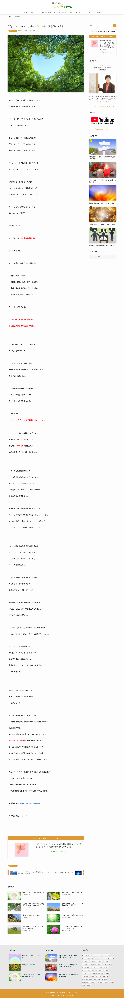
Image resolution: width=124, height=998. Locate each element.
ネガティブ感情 (107, 964)
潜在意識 (105, 976)
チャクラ (106, 961)
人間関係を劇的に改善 (97, 973)
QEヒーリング (96, 955)
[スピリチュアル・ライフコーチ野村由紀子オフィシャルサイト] (62, 5)
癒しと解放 (97, 979)
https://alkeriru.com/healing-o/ (28, 803)
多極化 (92, 976)
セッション (85, 961)
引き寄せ (98, 976)
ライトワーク (85, 973)
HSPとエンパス (86, 955)
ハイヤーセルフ (86, 967)
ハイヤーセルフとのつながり (100, 967)
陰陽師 (112, 982)
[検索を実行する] (114, 25)
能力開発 (104, 979)
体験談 (107, 973)
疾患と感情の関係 (87, 979)
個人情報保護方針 (50, 992)
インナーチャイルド (87, 958)
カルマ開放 (98, 958)
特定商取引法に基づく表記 (64, 992)
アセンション (13, 30)
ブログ (106, 970)
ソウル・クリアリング (96, 961)
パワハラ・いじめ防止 (88, 970)
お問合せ (75, 992)
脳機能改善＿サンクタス (88, 982)
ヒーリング (99, 970)
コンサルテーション (108, 958)
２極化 (88, 985)
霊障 (83, 985)
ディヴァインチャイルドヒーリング (91, 964)
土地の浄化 (85, 976)
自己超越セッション (102, 982)
